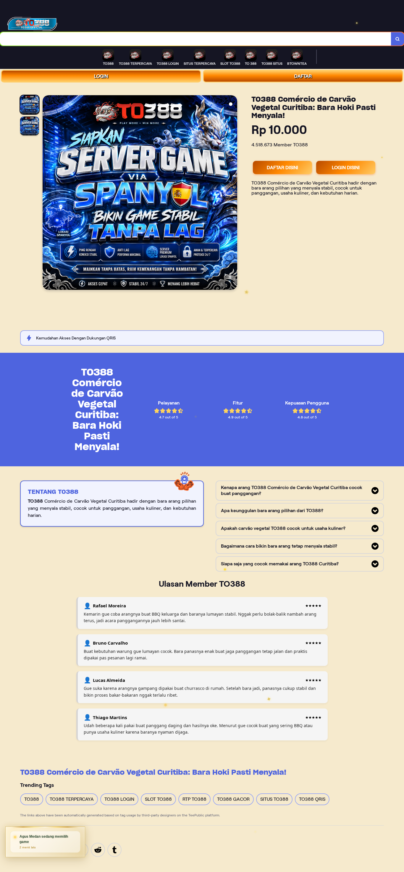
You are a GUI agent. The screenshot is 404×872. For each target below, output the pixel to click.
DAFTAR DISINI (282, 167)
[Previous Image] (47, 193)
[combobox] (195, 39)
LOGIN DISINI (346, 167)
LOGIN (101, 76)
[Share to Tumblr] (114, 849)
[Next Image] (232, 193)
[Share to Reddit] (98, 849)
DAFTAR (303, 76)
